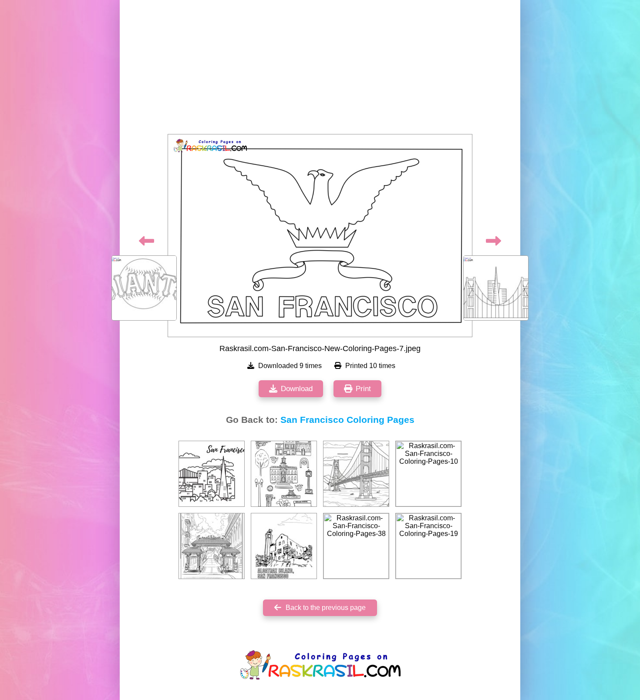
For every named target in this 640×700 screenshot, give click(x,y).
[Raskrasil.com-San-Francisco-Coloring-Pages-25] (284, 474)
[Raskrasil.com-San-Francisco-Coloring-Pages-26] (212, 546)
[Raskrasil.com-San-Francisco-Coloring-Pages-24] (356, 474)
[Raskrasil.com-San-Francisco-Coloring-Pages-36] (212, 474)
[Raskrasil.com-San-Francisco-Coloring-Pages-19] (428, 546)
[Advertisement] (320, 70)
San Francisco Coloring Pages (347, 420)
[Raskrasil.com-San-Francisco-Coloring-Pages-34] (284, 546)
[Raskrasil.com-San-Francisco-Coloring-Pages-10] (428, 474)
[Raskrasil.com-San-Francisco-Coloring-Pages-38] (356, 546)
